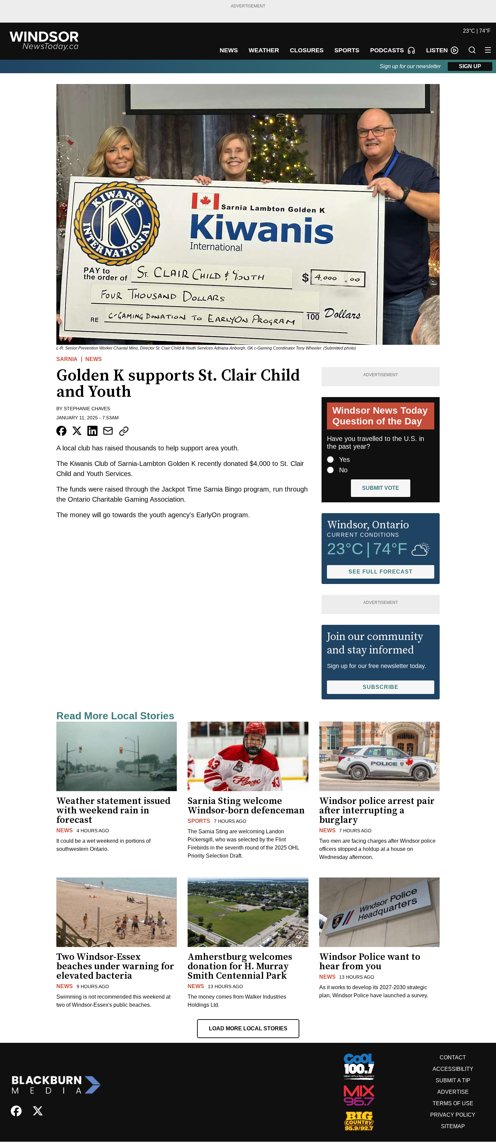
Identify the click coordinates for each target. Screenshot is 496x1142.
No (343, 470)
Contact (453, 1057)
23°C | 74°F (477, 31)
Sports (199, 821)
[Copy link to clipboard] (123, 431)
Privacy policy (452, 1115)
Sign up (470, 66)
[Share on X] (77, 431)
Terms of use (453, 1103)
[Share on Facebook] (61, 431)
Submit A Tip (453, 1080)
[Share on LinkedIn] (92, 431)
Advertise (453, 1092)
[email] (108, 431)
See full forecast (381, 572)
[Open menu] (488, 50)
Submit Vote (380, 488)
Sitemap (453, 1126)
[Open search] (472, 50)
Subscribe (380, 687)
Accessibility (453, 1069)
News (93, 359)
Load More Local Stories (248, 1028)
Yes (344, 459)
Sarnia (67, 359)
